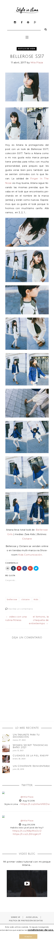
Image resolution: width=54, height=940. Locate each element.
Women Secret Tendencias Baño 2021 (30, 746)
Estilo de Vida (26, 49)
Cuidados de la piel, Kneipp (30, 755)
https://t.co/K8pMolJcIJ (27, 830)
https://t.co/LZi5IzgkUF (27, 834)
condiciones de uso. (41, 930)
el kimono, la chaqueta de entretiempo (39, 620)
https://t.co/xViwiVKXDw (35, 804)
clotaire (25, 599)
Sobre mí (15, 917)
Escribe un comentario (21, 609)
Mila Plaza (37, 62)
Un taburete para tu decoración (26, 735)
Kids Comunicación (30, 554)
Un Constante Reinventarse (31, 766)
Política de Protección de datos (26, 921)
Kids (36, 599)
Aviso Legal (32, 917)
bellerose (12, 599)
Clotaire (27, 538)
